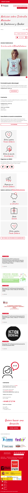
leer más (5, 266)
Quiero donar (17, 5)
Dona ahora (14, 428)
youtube (20, 452)
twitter (14, 452)
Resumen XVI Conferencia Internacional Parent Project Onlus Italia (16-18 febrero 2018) (13, 289)
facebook (16, 452)
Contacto (20, 458)
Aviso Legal (3, 457)
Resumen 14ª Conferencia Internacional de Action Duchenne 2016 (13, 344)
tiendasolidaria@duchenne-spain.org (11, 391)
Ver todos (26, 77)
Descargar (14, 91)
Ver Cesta (20, 37)
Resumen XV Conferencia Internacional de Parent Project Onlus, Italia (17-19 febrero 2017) (13, 317)
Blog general (5, 256)
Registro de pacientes (22, 7)
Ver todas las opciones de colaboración (13, 238)
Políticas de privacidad (12, 458)
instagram (18, 452)
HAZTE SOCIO (24, 5)
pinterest (24, 452)
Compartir (24, 29)
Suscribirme (14, 124)
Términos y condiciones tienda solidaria (15, 457)
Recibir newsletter (18, 454)
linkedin (22, 452)
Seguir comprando (21, 33)
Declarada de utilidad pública (7, 453)
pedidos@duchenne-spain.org (9, 386)
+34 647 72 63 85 (5, 1)
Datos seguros (4, 458)
